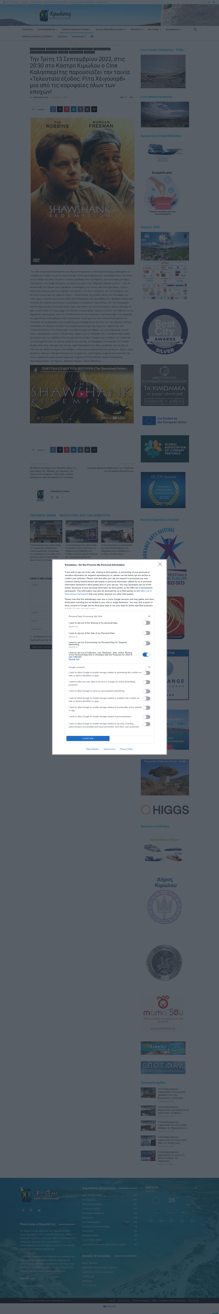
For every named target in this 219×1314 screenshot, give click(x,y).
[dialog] (109, 657)
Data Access (109, 749)
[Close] (161, 565)
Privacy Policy (126, 749)
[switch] (146, 623)
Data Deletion (92, 749)
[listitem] (109, 616)
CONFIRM (88, 738)
